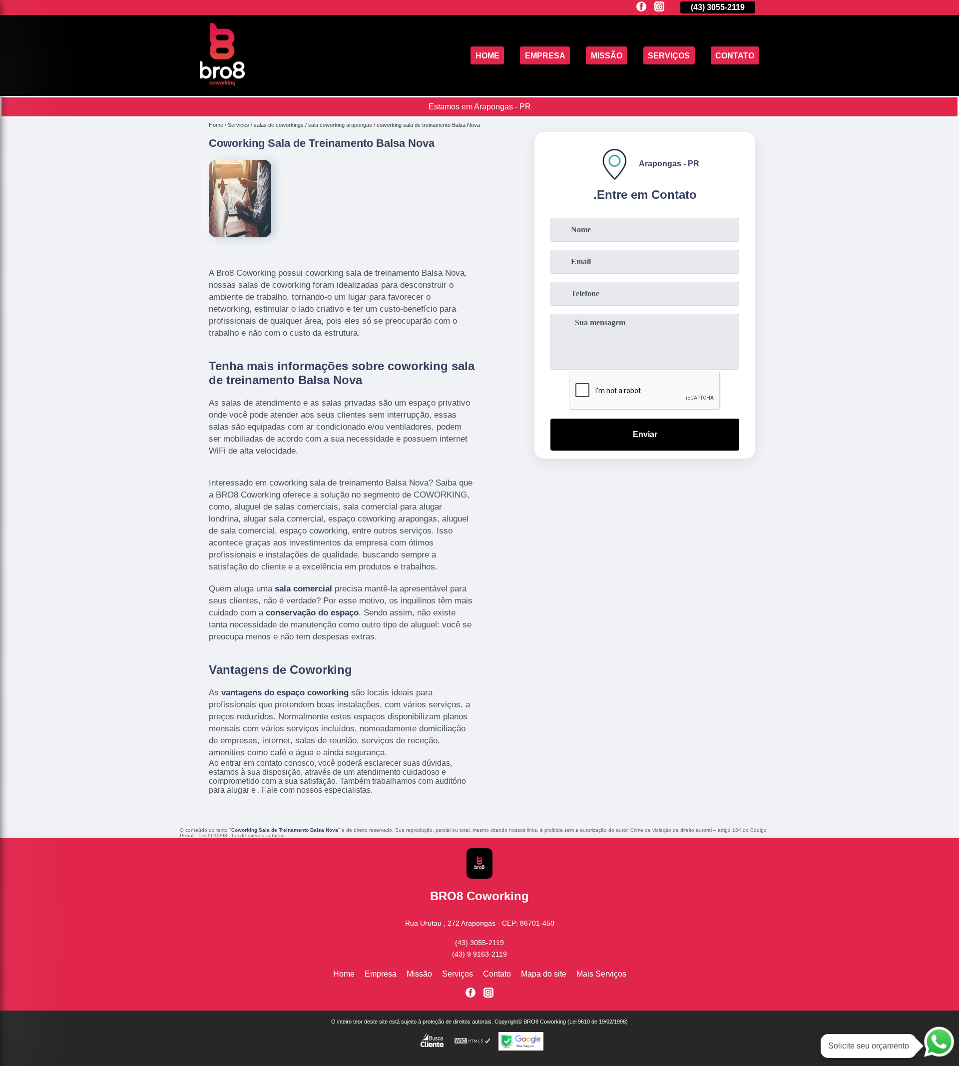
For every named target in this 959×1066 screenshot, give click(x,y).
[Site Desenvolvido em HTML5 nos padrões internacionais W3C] (472, 1041)
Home (487, 55)
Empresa (545, 55)
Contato (734, 55)
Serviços (669, 55)
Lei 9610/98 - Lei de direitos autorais (241, 835)
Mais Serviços (601, 974)
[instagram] (659, 7)
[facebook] (641, 7)
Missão (606, 55)
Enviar (645, 434)
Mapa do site (543, 974)
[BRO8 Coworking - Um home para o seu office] (222, 83)
